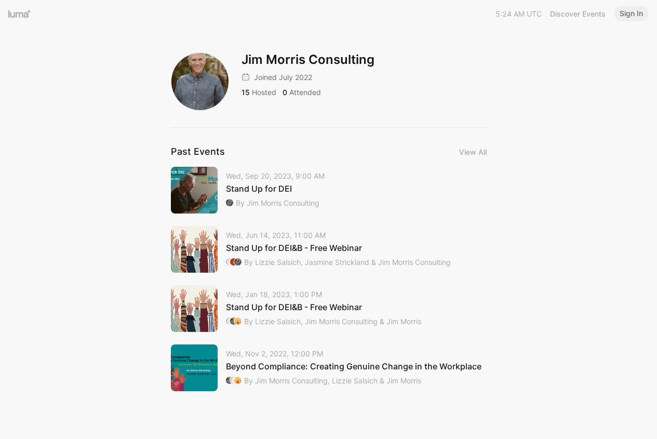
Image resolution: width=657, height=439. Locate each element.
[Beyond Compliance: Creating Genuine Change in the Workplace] (329, 367)
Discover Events (578, 13)
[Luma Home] (19, 13)
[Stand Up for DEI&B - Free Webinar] (329, 249)
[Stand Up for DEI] (329, 190)
